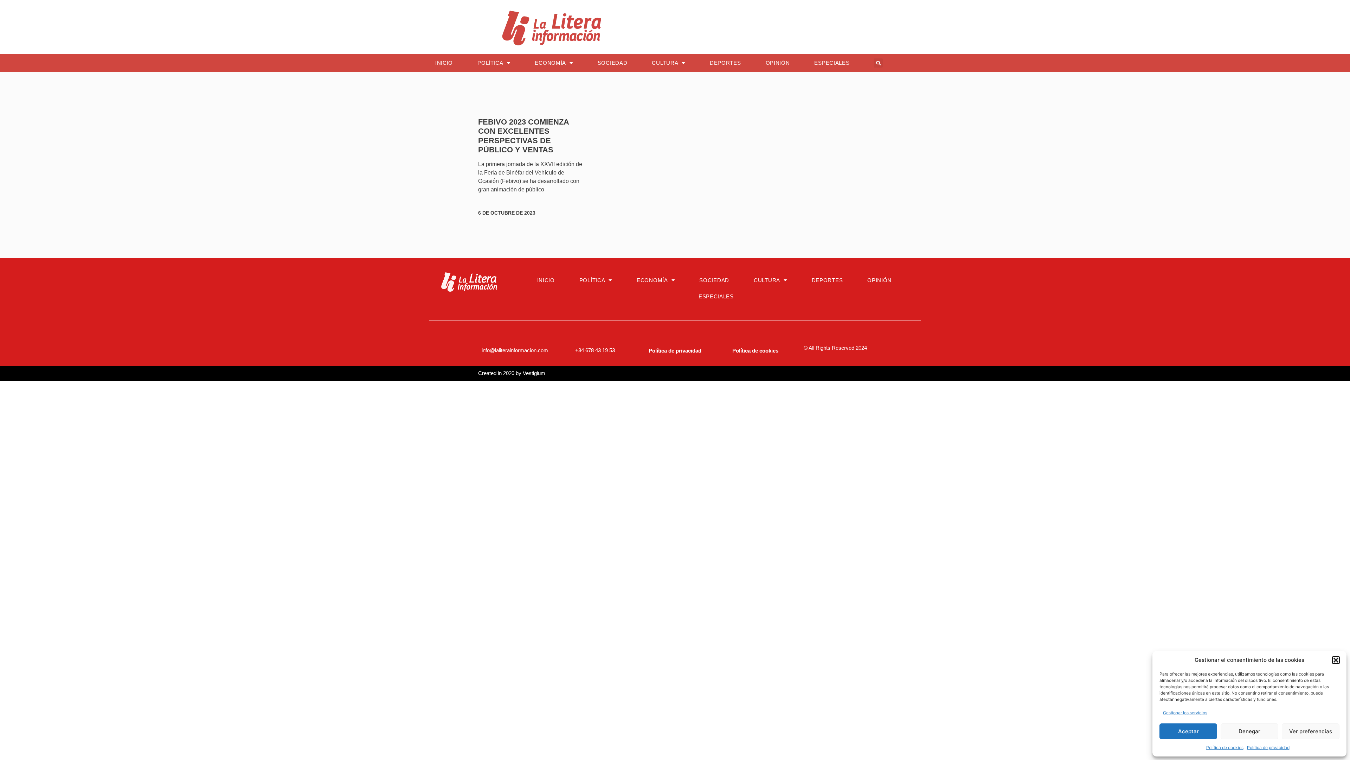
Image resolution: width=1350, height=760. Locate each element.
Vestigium (534, 373)
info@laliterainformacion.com (515, 350)
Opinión (778, 63)
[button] (1335, 660)
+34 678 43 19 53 (595, 350)
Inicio (444, 63)
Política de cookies (1224, 747)
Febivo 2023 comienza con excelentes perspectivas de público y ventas (523, 136)
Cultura (665, 63)
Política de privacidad (1268, 747)
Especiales (831, 63)
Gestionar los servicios (1185, 712)
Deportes (725, 63)
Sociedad (613, 63)
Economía (550, 63)
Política (490, 63)
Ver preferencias (1310, 731)
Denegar (1249, 731)
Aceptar (1188, 731)
